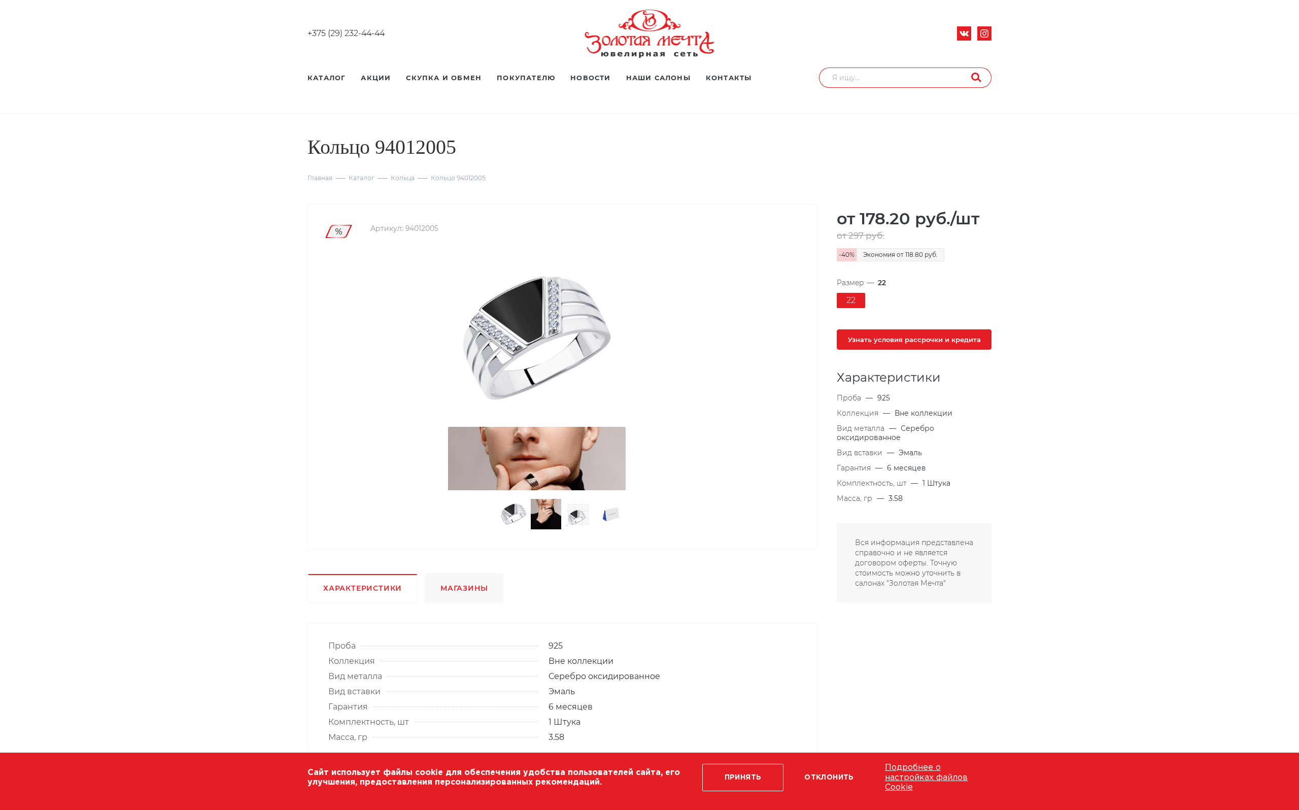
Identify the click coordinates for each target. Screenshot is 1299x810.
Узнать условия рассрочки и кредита (914, 339)
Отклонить (829, 777)
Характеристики (362, 588)
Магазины (464, 588)
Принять (743, 777)
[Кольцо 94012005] (537, 338)
